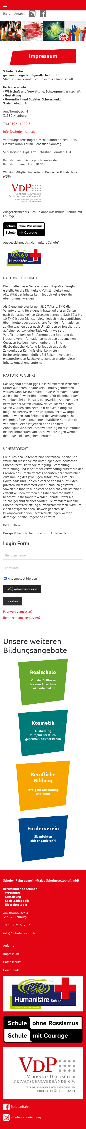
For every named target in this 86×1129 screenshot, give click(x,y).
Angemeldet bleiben (22, 578)
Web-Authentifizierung (25, 588)
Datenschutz (12, 962)
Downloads (11, 970)
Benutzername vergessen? (21, 617)
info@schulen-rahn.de (19, 131)
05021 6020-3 (20, 124)
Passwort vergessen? (18, 611)
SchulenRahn (20, 1106)
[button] (5, 5)
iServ (6, 14)
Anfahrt (19, 14)
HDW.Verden (59, 533)
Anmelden (13, 601)
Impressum (11, 954)
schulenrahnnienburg (25, 1117)
